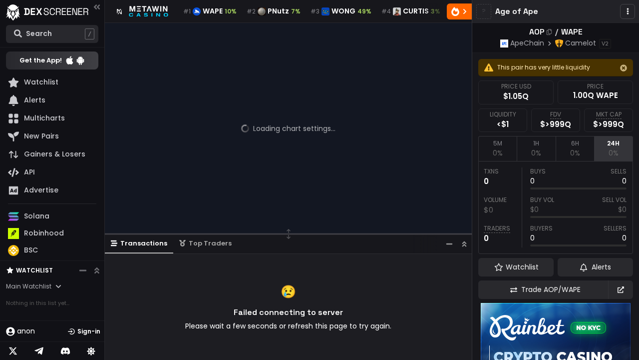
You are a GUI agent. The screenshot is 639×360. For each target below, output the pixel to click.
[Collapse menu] (96, 7)
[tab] (497, 148)
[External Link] (620, 289)
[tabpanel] (555, 207)
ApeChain (527, 43)
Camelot (580, 43)
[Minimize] (449, 244)
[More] (627, 11)
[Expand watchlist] (96, 270)
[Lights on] (91, 351)
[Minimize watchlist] (82, 270)
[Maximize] (464, 244)
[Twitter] (13, 351)
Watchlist (34, 270)
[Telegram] (39, 351)
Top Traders (210, 243)
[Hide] (623, 68)
